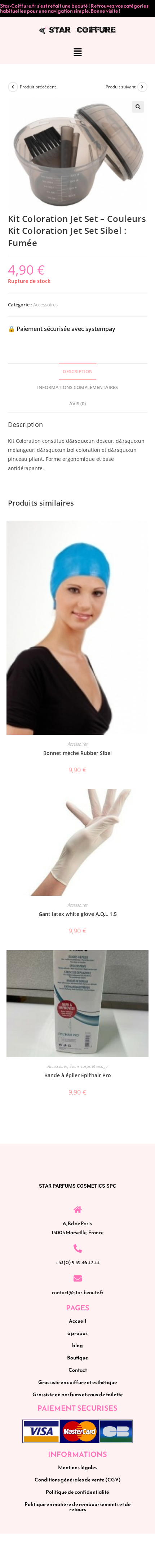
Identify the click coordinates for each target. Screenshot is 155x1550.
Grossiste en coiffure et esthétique (77, 1382)
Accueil (77, 1321)
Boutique (77, 1358)
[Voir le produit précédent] (13, 87)
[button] (77, 52)
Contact (77, 1370)
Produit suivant (121, 87)
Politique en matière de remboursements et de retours (78, 1507)
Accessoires (45, 304)
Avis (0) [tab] (77, 404)
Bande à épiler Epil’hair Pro (77, 1075)
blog (77, 1345)
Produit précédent (38, 87)
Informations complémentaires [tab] (77, 387)
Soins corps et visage (88, 1066)
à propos (77, 1333)
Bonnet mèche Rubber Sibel (77, 753)
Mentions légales (77, 1467)
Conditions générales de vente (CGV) (78, 1480)
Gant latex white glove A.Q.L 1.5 (78, 914)
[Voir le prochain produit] (142, 87)
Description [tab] (78, 371)
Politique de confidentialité (77, 1492)
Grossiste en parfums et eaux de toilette (77, 1394)
